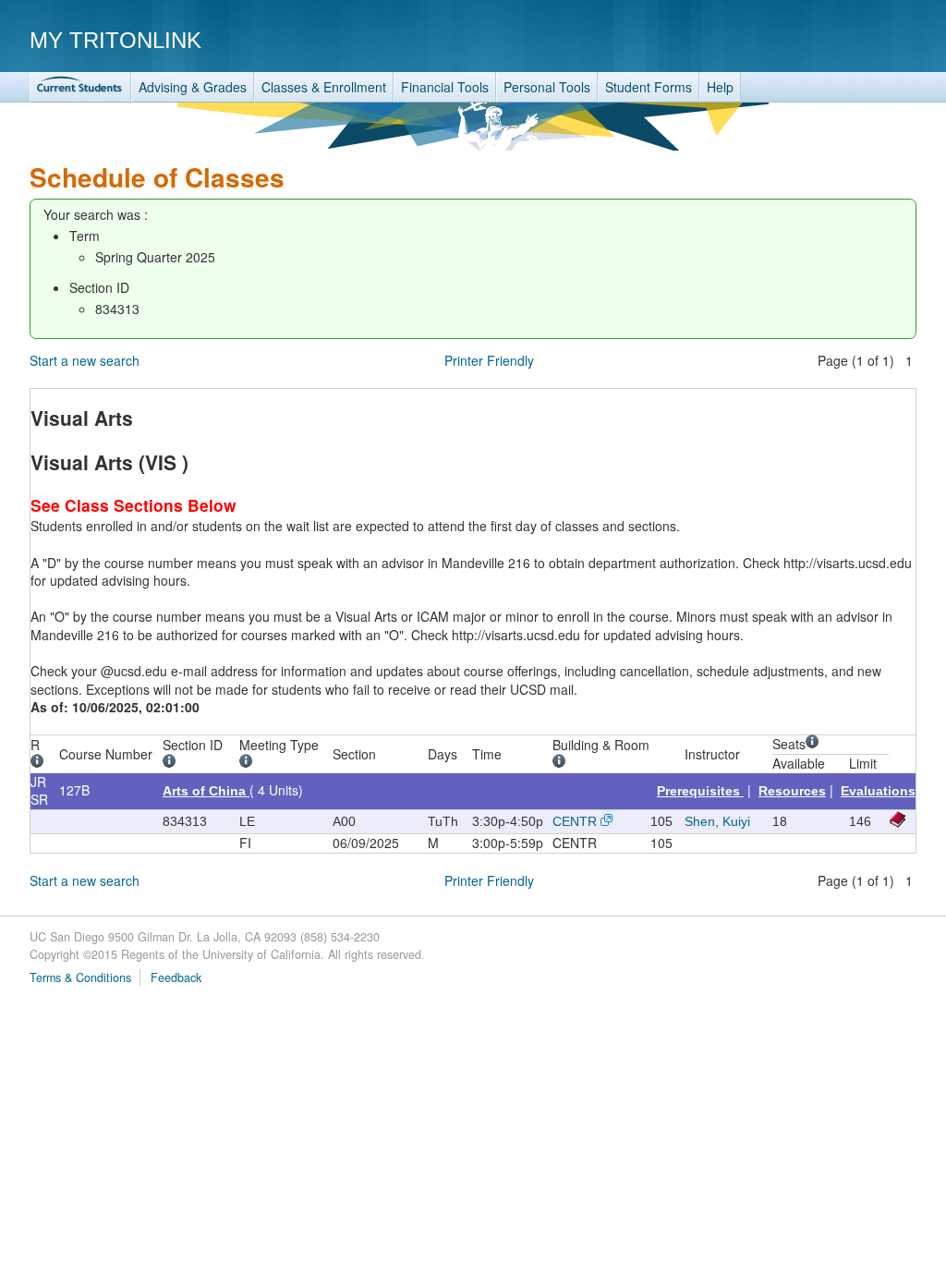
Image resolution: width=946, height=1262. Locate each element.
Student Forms (648, 87)
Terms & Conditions (80, 977)
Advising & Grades (193, 87)
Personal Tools (546, 87)
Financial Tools (445, 87)
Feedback (176, 977)
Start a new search (84, 360)
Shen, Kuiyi (717, 821)
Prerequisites (700, 790)
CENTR (574, 821)
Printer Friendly (489, 360)
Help (720, 87)
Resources (792, 790)
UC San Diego (810, 39)
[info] (40, 763)
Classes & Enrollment (323, 87)
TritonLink (80, 87)
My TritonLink (115, 40)
